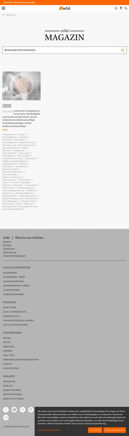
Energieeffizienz (9, 137)
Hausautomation (10, 169)
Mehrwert (28, 203)
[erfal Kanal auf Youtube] (14, 409)
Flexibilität (19, 139)
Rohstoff (25, 182)
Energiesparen (9, 134)
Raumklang (8, 203)
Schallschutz (31, 198)
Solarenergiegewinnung (13, 190)
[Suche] (125, 8)
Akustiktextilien (28, 201)
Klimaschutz (25, 179)
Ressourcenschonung (12, 177)
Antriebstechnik (9, 142)
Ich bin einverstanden (114, 430)
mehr (5, 129)
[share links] (6, 417)
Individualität (9, 153)
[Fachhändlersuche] (121, 8)
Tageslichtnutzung (10, 147)
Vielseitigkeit (8, 155)
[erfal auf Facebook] (6, 409)
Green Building (9, 174)
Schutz (23, 163)
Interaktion (7, 166)
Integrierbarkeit (9, 163)
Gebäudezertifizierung (12, 171)
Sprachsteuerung (27, 145)
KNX (24, 147)
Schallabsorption (10, 201)
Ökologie (6, 185)
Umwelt (14, 182)
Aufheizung (7, 193)
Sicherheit (6, 139)
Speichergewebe (9, 195)
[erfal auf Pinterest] (22, 409)
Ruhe (19, 203)
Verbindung (21, 166)
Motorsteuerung (27, 142)
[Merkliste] (116, 8)
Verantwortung (9, 179)
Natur (5, 182)
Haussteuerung (9, 145)
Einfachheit (30, 158)
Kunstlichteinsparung (12, 198)
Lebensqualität (9, 206)
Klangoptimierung (27, 206)
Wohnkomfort (23, 155)
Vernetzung (24, 153)
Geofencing (19, 150)
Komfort (23, 137)
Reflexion (31, 190)
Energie (22, 134)
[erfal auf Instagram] (31, 409)
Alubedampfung (25, 187)
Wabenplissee (8, 187)
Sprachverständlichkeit (13, 209)
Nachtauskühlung (24, 193)
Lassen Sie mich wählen (49, 430)
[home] (64, 9)
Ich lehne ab (95, 430)
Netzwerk (6, 150)
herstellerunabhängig (12, 158)
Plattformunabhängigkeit (14, 161)
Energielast (31, 185)
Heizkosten (18, 185)
